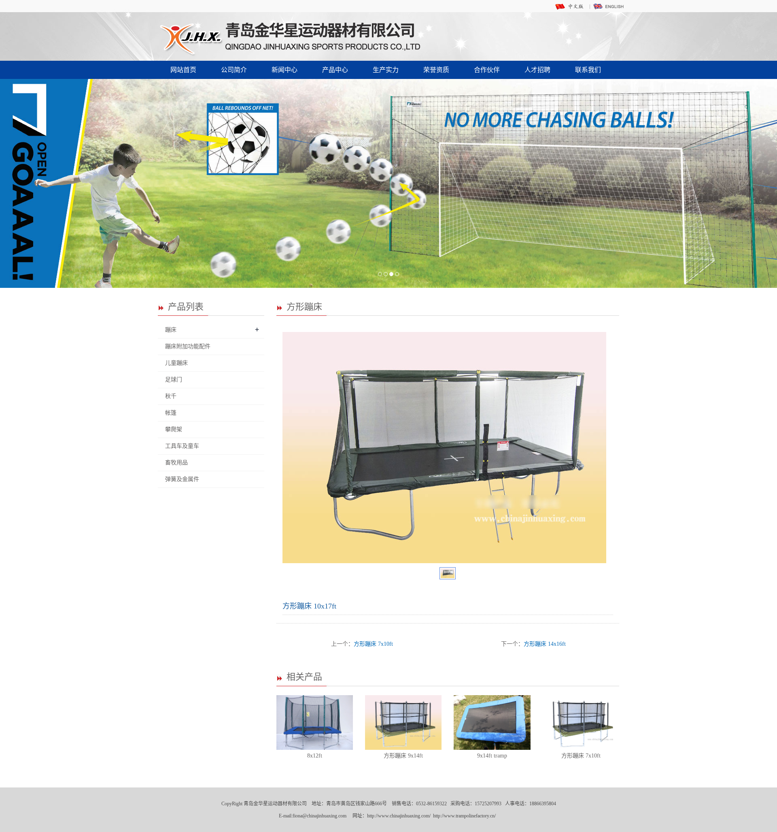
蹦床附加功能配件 (187, 346)
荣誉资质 (436, 69)
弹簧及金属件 (182, 479)
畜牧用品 (176, 463)
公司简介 (234, 69)
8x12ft (314, 756)
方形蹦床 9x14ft (403, 756)
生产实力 (386, 69)
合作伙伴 (487, 69)
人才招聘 (537, 69)
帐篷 (170, 413)
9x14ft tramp (492, 756)
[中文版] (570, 6)
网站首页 (183, 69)
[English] (609, 6)
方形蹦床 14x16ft (545, 644)
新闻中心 (284, 69)
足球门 (173, 380)
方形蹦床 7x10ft (373, 644)
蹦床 (170, 330)
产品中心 (335, 69)
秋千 (170, 396)
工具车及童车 (182, 446)
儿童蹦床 (176, 363)
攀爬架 (173, 429)
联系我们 (588, 69)
